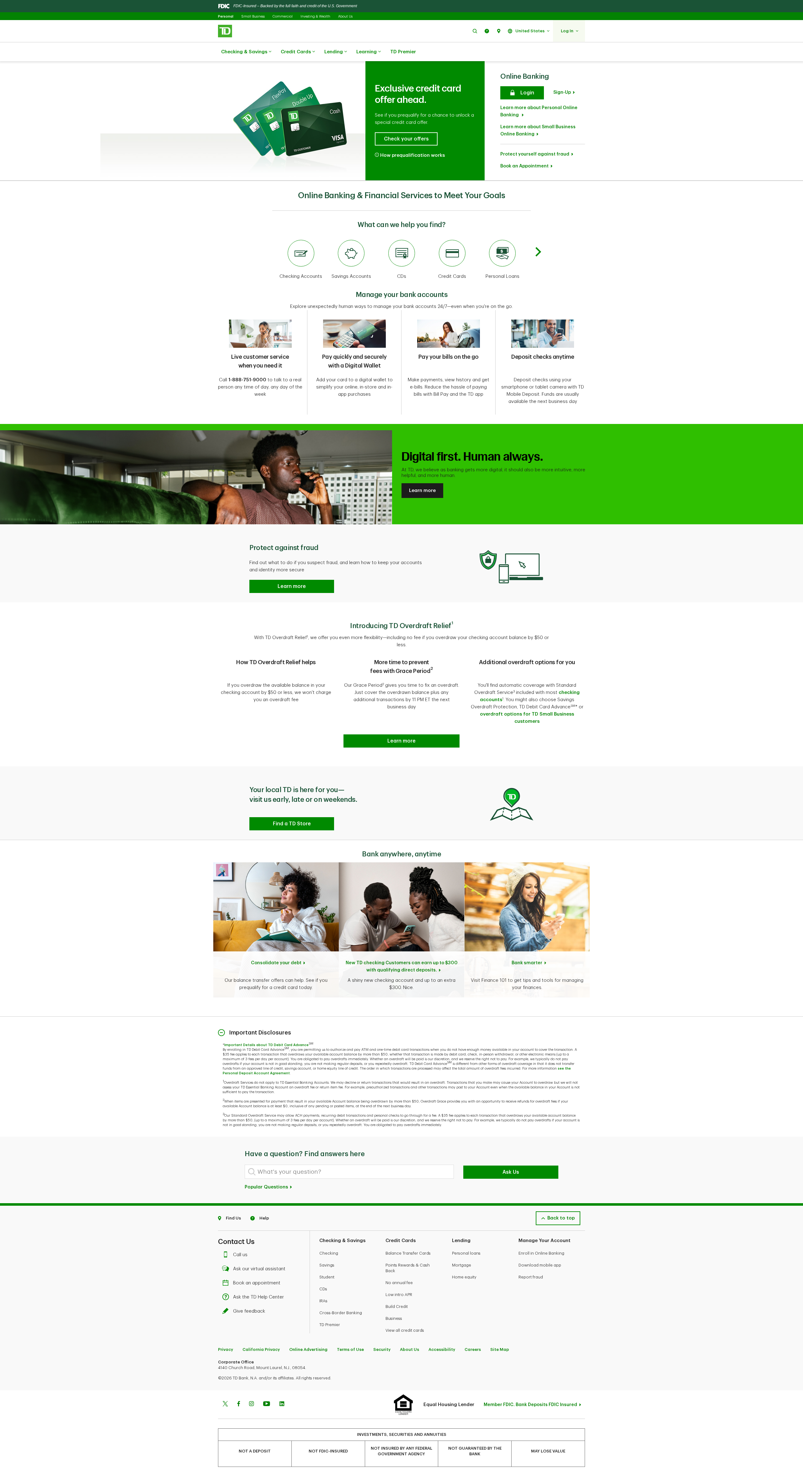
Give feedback (249, 1311)
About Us (345, 16)
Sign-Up (562, 92)
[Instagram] (251, 1404)
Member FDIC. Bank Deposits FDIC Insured (530, 1404)
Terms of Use (350, 1349)
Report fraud (530, 1277)
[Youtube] (266, 1404)
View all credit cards (405, 1330)
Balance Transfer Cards (408, 1253)
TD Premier (403, 52)
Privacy (225, 1349)
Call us (240, 1254)
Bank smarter (527, 962)
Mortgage (461, 1265)
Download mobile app (539, 1265)
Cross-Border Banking (340, 1313)
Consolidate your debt (276, 962)
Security (382, 1349)
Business (394, 1318)
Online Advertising (308, 1349)
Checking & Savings (244, 52)
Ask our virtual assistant (259, 1269)
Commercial (283, 16)
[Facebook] (238, 1404)
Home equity (464, 1277)
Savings (326, 1265)
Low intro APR (399, 1295)
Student (326, 1277)
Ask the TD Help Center (258, 1297)
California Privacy (261, 1349)
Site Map (499, 1349)
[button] (475, 31)
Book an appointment (256, 1283)
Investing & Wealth (315, 16)
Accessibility (441, 1349)
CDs (323, 1289)
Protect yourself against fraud (534, 154)
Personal (225, 16)
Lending (333, 52)
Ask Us (511, 1172)
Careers (473, 1349)
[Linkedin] (281, 1404)
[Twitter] (225, 1404)
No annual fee (399, 1283)
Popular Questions (267, 1187)
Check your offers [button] (406, 138)
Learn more (422, 490)
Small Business (253, 16)
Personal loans (466, 1253)
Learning (366, 52)
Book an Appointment (524, 166)
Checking (328, 1253)
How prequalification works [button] (412, 155)
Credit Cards (296, 52)
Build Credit (397, 1306)
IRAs (323, 1301)
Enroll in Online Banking (541, 1253)
